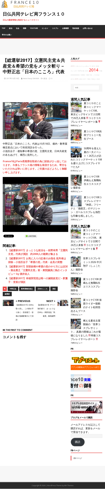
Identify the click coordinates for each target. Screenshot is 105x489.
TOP (3, 28)
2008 (97, 66)
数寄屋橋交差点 (27, 289)
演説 (54, 289)
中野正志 (13, 289)
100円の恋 (80, 71)
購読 (77, 441)
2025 (86, 71)
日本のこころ (42, 289)
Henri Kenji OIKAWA (31, 78)
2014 (93, 70)
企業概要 (65, 28)
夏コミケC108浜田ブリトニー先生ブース (93, 135)
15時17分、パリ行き (93, 75)
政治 (10, 28)
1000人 (93, 79)
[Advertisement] (52, 47)
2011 (84, 79)
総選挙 (7, 294)
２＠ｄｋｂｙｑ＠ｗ (82, 66)
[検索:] (86, 87)
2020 (98, 79)
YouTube (34, 28)
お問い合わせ (88, 28)
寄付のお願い (7, 35)
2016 (72, 79)
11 (90, 66)
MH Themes (68, 485)
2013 (73, 66)
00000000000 (75, 75)
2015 (76, 79)
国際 (24, 28)
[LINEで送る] (31, 236)
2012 (93, 66)
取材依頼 (75, 28)
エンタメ (45, 28)
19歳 (100, 71)
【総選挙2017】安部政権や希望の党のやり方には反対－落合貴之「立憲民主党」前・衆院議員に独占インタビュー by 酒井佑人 (38, 270)
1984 (88, 79)
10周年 (82, 75)
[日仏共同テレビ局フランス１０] (22, 6)
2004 (80, 79)
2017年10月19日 (12, 78)
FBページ (75, 450)
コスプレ (55, 28)
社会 (17, 28)
